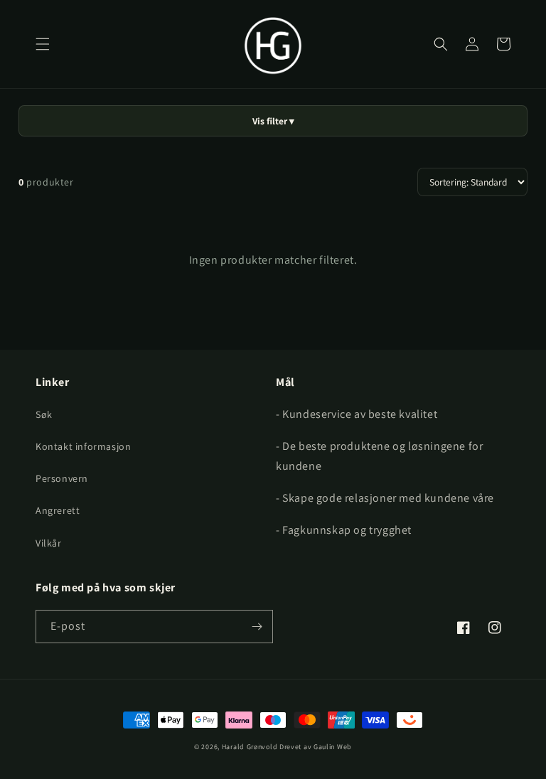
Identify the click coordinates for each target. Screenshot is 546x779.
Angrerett (58, 510)
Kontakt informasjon (83, 446)
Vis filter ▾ (273, 120)
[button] (42, 44)
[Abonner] (256, 626)
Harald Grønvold (250, 746)
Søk (44, 414)
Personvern (62, 478)
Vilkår (49, 543)
